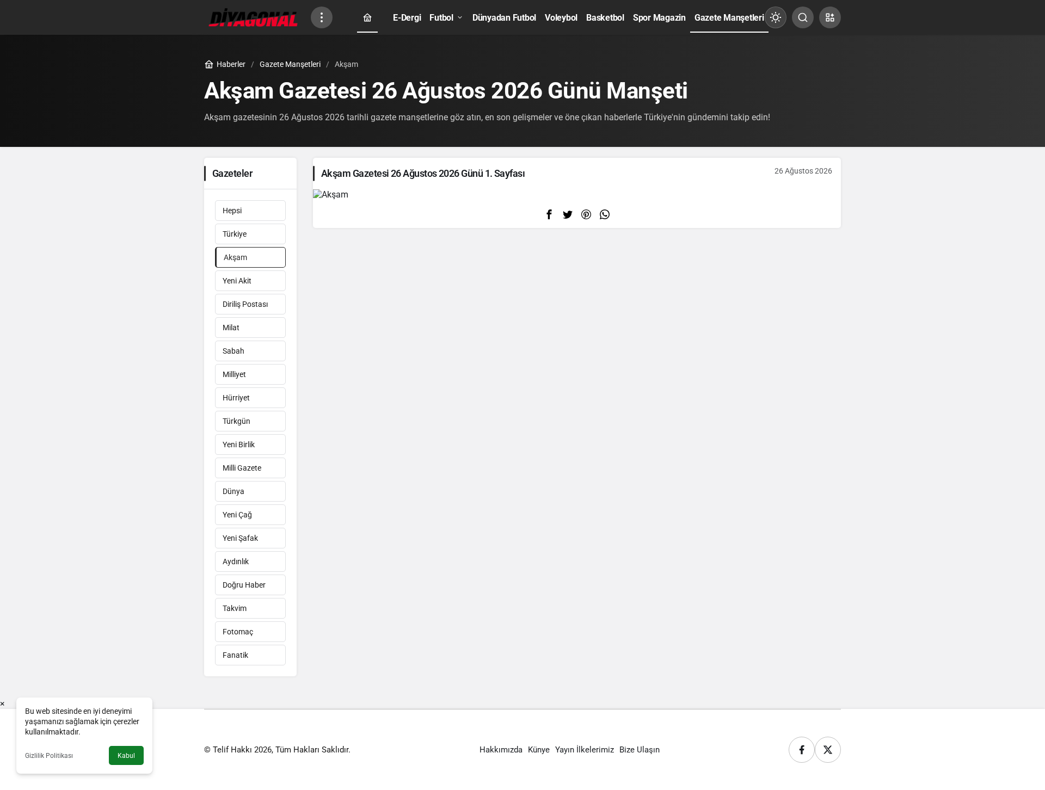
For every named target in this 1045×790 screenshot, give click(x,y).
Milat (231, 327)
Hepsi (232, 210)
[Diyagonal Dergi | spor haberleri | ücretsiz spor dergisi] (253, 16)
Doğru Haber (244, 585)
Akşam (235, 257)
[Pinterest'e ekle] (586, 213)
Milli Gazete (242, 468)
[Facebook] (802, 750)
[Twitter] (828, 750)
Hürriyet (236, 397)
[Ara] (803, 17)
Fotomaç (238, 631)
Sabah (233, 351)
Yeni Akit (237, 280)
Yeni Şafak (240, 538)
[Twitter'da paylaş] (568, 213)
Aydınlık (236, 561)
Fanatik (235, 655)
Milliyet (234, 374)
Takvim (235, 608)
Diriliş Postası (245, 304)
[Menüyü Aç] (322, 17)
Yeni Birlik (239, 444)
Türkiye (235, 234)
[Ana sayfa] (367, 17)
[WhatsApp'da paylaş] (605, 213)
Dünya (233, 491)
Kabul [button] (126, 756)
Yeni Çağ (237, 514)
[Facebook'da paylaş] (549, 213)
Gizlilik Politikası (49, 756)
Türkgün (236, 421)
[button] (830, 17)
